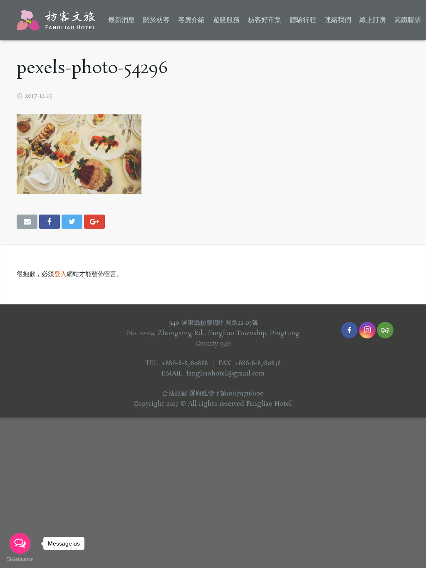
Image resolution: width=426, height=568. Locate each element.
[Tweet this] (72, 222)
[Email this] (27, 222)
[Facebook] (349, 330)
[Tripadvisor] (385, 330)
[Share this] (49, 222)
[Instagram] (367, 330)
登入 (60, 274)
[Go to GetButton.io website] (20, 559)
